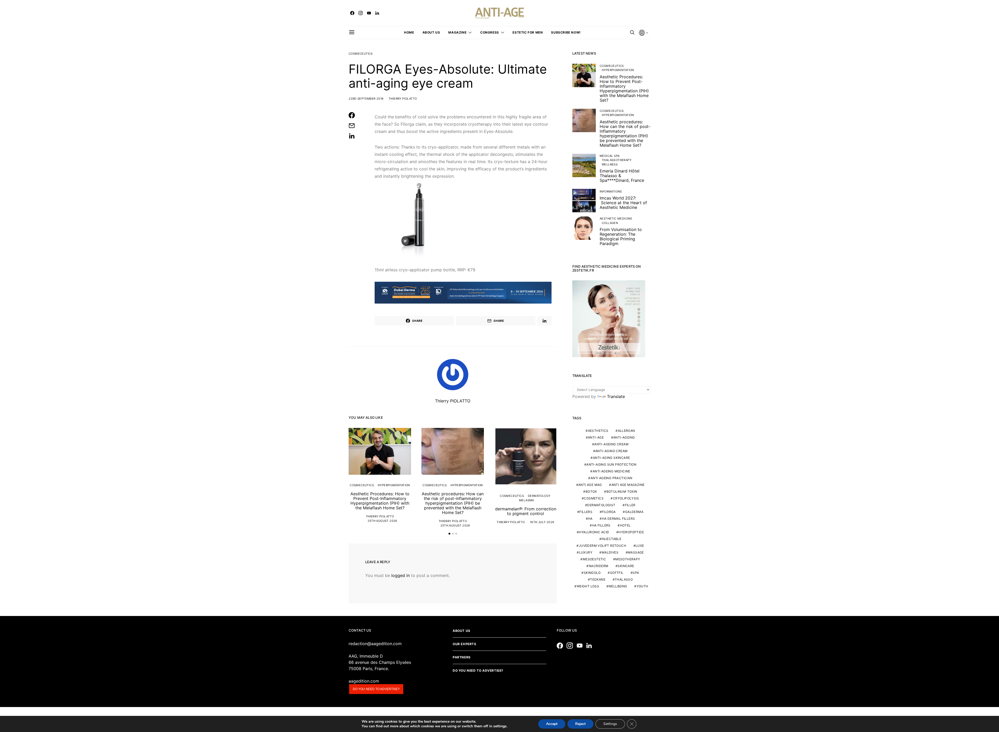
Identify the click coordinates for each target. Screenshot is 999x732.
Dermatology (539, 496)
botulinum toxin (621, 491)
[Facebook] (352, 13)
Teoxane (597, 579)
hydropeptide (631, 532)
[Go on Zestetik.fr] (608, 318)
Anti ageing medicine (611, 471)
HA (590, 519)
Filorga (609, 512)
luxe (640, 546)
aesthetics (598, 431)
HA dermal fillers (618, 519)
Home (409, 32)
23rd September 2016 (366, 98)
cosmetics (594, 498)
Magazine (457, 32)
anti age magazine (628, 485)
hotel (625, 525)
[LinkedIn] (377, 13)
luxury (585, 552)
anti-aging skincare (611, 458)
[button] (449, 533)
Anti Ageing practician (611, 478)
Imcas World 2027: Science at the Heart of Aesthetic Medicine (623, 202)
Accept (552, 723)
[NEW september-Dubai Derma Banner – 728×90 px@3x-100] (463, 292)
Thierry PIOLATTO (403, 98)
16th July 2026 (542, 522)
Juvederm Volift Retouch (602, 546)
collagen (610, 223)
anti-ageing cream (611, 444)
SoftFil (617, 573)
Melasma (526, 500)
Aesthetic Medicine (616, 218)
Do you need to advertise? (376, 689)
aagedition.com (364, 681)
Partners (462, 657)
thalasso (624, 579)
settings (500, 726)
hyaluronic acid (594, 532)
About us (431, 32)
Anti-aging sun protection (611, 464)
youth (642, 586)
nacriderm (599, 566)
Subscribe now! (565, 32)
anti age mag (590, 485)
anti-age (596, 437)
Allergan (626, 431)
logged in (400, 575)
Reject (580, 723)
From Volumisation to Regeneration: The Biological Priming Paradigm (621, 236)
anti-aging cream (611, 451)
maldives (610, 552)
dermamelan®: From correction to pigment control (525, 511)
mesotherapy (627, 559)
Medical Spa (609, 156)
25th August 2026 (382, 521)
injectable (611, 539)
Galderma (634, 512)
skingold (592, 573)
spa (636, 573)
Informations (611, 191)
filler (630, 505)
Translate (616, 396)
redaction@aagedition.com (375, 643)
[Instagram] (360, 13)
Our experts (464, 644)
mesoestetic (594, 559)
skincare (626, 566)
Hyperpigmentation (394, 485)
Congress (489, 32)
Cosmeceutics (361, 53)
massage (636, 552)
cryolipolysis (626, 498)
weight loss (588, 586)
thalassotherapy (616, 160)
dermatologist (601, 505)
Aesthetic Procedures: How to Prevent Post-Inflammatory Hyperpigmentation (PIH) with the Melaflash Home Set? (379, 500)
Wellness (610, 164)
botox (591, 491)
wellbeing (618, 586)
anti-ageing (624, 437)
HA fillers (601, 525)
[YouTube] (369, 13)
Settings (610, 723)
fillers (585, 512)
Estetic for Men (528, 32)
